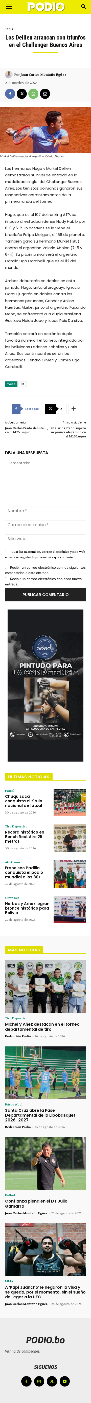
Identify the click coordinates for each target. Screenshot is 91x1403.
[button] (9, 7)
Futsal (9, 790)
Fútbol (10, 1195)
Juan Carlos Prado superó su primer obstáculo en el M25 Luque (67, 432)
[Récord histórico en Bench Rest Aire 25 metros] (70, 838)
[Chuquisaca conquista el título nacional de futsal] (70, 802)
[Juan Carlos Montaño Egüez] (9, 74)
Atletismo (12, 862)
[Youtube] (65, 1381)
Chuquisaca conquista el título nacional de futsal (23, 801)
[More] (73, 409)
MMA (9, 1281)
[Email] (45, 94)
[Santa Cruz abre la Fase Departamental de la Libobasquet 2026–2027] (45, 1072)
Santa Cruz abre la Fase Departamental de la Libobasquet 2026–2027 (40, 1115)
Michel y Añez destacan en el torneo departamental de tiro (42, 1026)
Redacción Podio (18, 1036)
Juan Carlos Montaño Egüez (43, 74)
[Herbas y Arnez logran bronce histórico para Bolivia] (70, 910)
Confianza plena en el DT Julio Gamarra (36, 1203)
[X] (22, 94)
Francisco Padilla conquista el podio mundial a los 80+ (24, 872)
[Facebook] (10, 94)
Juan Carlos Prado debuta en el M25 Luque (24, 430)
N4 (22, 384)
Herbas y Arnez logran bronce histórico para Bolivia (27, 908)
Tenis (9, 29)
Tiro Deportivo (16, 826)
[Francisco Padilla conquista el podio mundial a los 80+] (70, 874)
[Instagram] (39, 1381)
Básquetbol (13, 1104)
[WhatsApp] (33, 94)
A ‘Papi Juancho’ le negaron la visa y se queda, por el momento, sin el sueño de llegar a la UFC (45, 1292)
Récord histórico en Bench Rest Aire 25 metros (24, 836)
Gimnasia (12, 897)
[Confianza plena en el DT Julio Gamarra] (45, 1163)
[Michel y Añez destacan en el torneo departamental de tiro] (45, 986)
